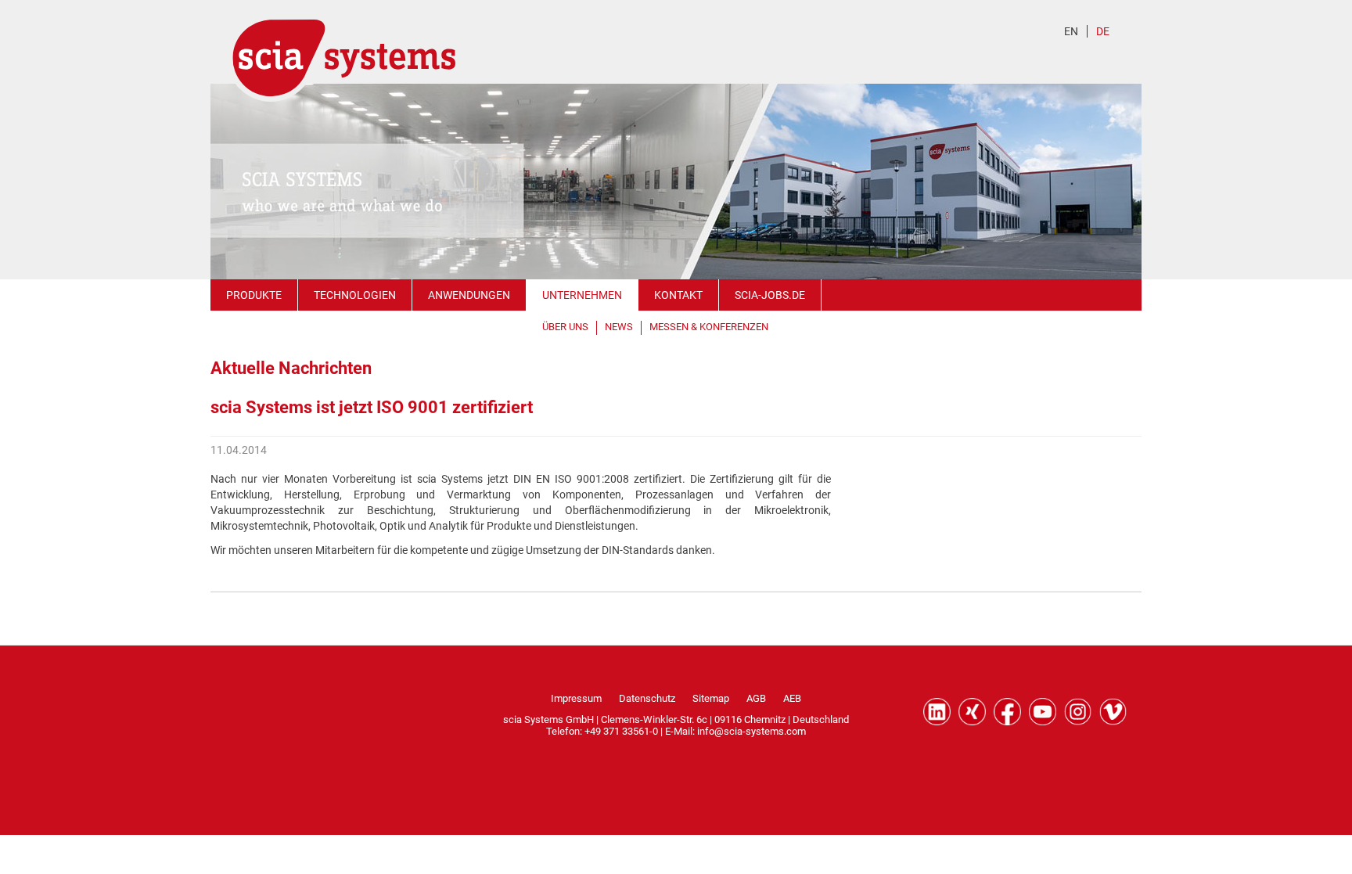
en (1071, 31)
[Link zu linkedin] (937, 711)
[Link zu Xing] (972, 711)
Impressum (576, 698)
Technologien (355, 295)
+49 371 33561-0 (621, 731)
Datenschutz (647, 698)
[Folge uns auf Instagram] (1077, 711)
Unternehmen (582, 295)
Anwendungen (469, 295)
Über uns (565, 327)
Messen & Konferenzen (708, 327)
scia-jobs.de (770, 295)
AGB (756, 698)
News (619, 327)
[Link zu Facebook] (1007, 711)
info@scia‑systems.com (751, 731)
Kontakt (678, 295)
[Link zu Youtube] (1042, 711)
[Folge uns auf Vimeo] (1113, 711)
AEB (792, 698)
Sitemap (710, 698)
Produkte (254, 295)
